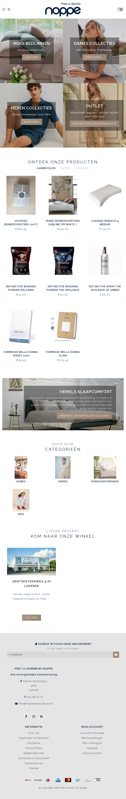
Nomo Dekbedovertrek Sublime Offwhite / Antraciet (63, 224)
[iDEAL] (48, 780)
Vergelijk (92, 748)
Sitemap (34, 768)
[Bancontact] (78, 780)
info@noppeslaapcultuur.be (35, 703)
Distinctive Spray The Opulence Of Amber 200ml (105, 290)
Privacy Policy (34, 748)
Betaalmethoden (34, 753)
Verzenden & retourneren (34, 758)
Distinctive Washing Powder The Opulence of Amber (63, 290)
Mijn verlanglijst (92, 743)
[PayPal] (88, 780)
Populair (82, 168)
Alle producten (92, 753)
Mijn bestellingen (92, 737)
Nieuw (65, 168)
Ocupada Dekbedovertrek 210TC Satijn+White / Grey (21, 224)
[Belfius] (28, 780)
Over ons (33, 733)
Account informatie (92, 733)
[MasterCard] (68, 780)
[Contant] (38, 780)
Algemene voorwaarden (34, 737)
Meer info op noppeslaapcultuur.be (84, 415)
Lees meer (31, 617)
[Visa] (98, 780)
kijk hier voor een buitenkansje (94, 123)
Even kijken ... (94, 57)
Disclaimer (33, 743)
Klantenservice (34, 763)
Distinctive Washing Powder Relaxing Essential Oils (21, 290)
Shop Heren (31, 121)
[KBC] (58, 780)
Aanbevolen (46, 168)
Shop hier (31, 57)
